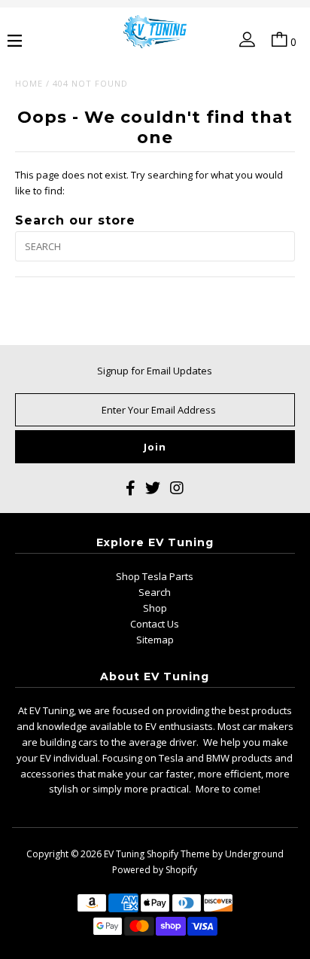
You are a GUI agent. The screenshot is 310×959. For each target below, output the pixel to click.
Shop (155, 608)
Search (154, 592)
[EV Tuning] (155, 32)
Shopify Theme (178, 854)
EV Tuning (124, 854)
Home (29, 83)
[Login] (244, 42)
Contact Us (154, 624)
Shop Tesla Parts (154, 576)
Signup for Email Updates (154, 370)
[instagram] (177, 490)
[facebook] (130, 490)
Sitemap (155, 639)
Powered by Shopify (154, 869)
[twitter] (152, 490)
